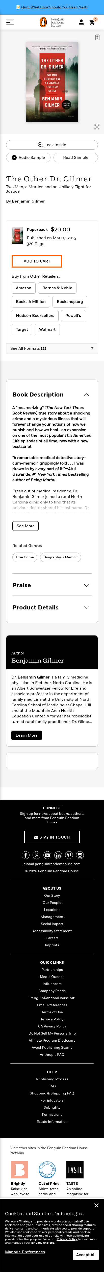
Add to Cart (37, 261)
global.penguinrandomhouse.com (52, 864)
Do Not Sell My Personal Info (52, 1033)
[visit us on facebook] (26, 855)
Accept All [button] (86, 1255)
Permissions (52, 1114)
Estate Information (52, 1121)
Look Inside (54, 145)
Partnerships (52, 969)
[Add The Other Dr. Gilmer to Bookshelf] (97, 37)
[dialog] (52, 1235)
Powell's (73, 315)
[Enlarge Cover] (96, 126)
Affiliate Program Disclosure (52, 1040)
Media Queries (52, 976)
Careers (52, 938)
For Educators (52, 1100)
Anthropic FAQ (52, 1054)
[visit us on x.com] (36, 855)
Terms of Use (52, 1012)
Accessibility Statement (52, 931)
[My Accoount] (81, 22)
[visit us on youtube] (47, 855)
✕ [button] (96, 1206)
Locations (52, 909)
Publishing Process (52, 1079)
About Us (52, 888)
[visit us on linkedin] (58, 855)
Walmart (47, 329)
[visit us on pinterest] (69, 855)
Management (52, 916)
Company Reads (52, 991)
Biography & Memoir (60, 557)
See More (26, 526)
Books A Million (31, 301)
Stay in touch (54, 837)
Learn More (28, 736)
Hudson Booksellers (35, 315)
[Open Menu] (10, 22)
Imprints (52, 945)
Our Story (52, 895)
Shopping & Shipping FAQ (52, 1093)
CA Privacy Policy (52, 1026)
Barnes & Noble (57, 288)
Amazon (23, 288)
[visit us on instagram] (80, 855)
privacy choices (42, 1243)
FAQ (52, 1086)
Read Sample (75, 157)
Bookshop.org (70, 301)
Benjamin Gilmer (28, 201)
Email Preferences (52, 1005)
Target (22, 329)
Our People (52, 902)
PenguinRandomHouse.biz (52, 998)
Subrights (52, 1107)
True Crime (25, 557)
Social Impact (52, 924)
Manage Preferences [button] (25, 1252)
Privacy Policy (52, 1019)
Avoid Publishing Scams (52, 1047)
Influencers (52, 983)
